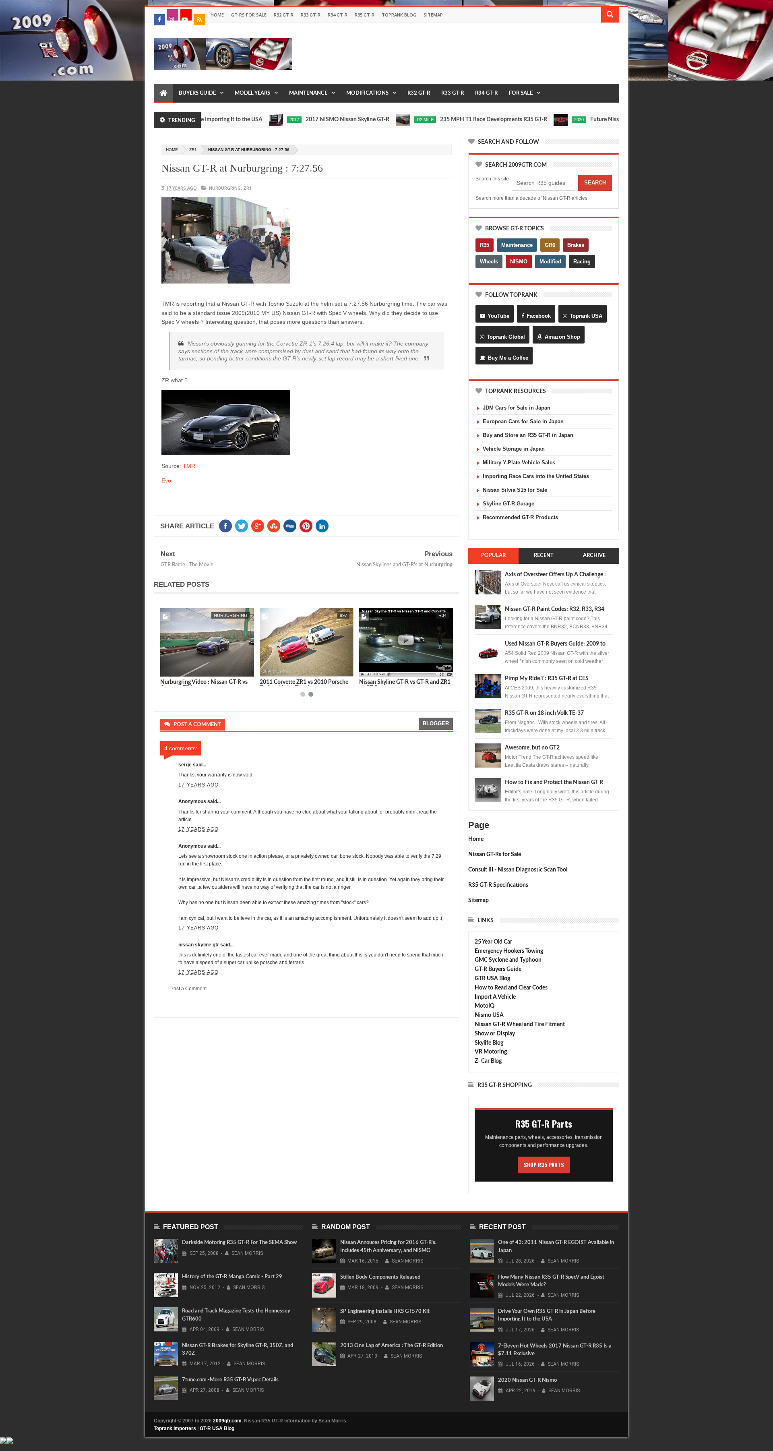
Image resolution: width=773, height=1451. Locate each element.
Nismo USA (489, 1015)
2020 (537, 119)
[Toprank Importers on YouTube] (186, 15)
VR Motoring (491, 1052)
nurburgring (225, 188)
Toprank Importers (175, 1428)
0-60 (342, 615)
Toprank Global (506, 337)
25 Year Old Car (493, 942)
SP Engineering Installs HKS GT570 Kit (385, 1311)
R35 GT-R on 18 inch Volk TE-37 (544, 713)
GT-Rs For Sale (249, 15)
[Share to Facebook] (168, 669)
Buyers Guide (197, 93)
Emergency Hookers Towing (509, 951)
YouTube (498, 316)
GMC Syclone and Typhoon (508, 960)
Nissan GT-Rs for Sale (494, 854)
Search (595, 183)
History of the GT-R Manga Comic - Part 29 (232, 1276)
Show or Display (495, 1034)
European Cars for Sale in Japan (523, 421)
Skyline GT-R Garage (508, 504)
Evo (166, 480)
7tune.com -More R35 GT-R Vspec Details (230, 1380)
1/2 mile (382, 119)
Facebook (539, 316)
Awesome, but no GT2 (532, 748)
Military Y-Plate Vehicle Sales (519, 463)
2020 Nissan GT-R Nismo (527, 1380)
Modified (550, 262)
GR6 (550, 245)
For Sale (521, 93)
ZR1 (193, 149)
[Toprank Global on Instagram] (172, 15)
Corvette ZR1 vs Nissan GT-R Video (203, 682)
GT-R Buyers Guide (498, 969)
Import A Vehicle (495, 997)
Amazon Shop (562, 337)
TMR (189, 466)
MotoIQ (484, 1006)
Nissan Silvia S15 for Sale (515, 490)
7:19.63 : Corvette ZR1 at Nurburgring (406, 682)
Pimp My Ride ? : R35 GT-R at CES (547, 678)
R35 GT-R (364, 15)
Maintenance (308, 93)
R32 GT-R (283, 15)
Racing (582, 262)
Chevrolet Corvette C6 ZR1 (213, 615)
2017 (252, 119)
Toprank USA (586, 316)
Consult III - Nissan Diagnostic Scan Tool (517, 870)
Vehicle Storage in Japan (514, 449)
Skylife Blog (489, 1043)
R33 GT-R (310, 15)
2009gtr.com (227, 1421)
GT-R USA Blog (217, 1428)
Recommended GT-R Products (520, 517)
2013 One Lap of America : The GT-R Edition (391, 1345)
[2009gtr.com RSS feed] (199, 19)
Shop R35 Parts (544, 1165)
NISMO (518, 262)
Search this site (492, 179)
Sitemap (433, 15)
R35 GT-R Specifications (498, 885)
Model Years (252, 93)
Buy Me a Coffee (508, 358)
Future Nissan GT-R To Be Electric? (590, 119)
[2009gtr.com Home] (163, 93)
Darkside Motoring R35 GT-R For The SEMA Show (239, 1242)
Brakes (575, 245)
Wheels (489, 262)
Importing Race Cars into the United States (536, 476)
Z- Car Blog (488, 1061)
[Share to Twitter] (176, 669)
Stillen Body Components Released (380, 1277)
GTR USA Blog (492, 978)
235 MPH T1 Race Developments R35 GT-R (451, 119)
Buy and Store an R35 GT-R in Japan (528, 435)
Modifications (367, 93)
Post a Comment (188, 988)
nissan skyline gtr (198, 945)
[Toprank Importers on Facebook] (159, 19)
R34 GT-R (337, 15)
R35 (484, 245)
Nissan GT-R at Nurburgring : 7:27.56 (242, 168)
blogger (436, 723)
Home (217, 15)
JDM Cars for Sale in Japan (516, 408)
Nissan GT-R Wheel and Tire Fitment (520, 1024)
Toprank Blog (399, 15)
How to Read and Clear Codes (511, 988)
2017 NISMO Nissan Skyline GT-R (305, 119)
